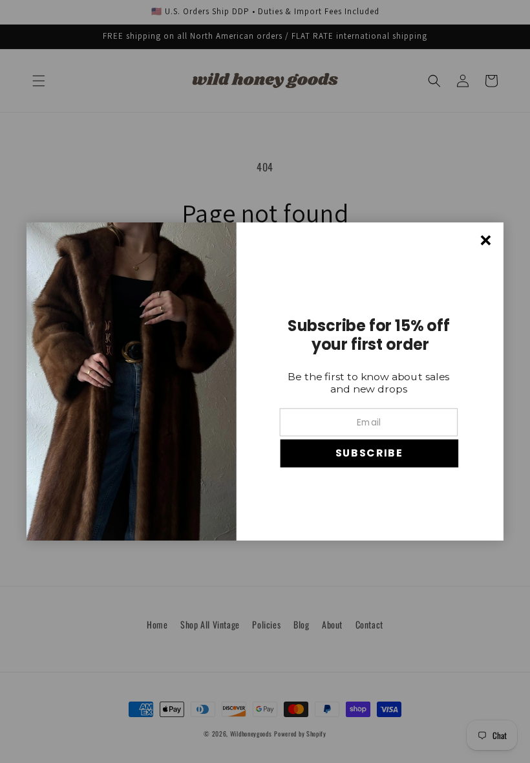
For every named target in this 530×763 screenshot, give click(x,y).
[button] (369, 453)
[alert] (265, 381)
